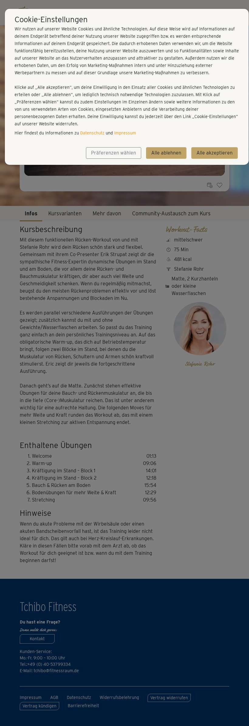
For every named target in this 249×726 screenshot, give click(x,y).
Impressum (125, 132)
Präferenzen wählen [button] (113, 153)
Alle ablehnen (166, 153)
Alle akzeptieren (214, 153)
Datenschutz (92, 132)
